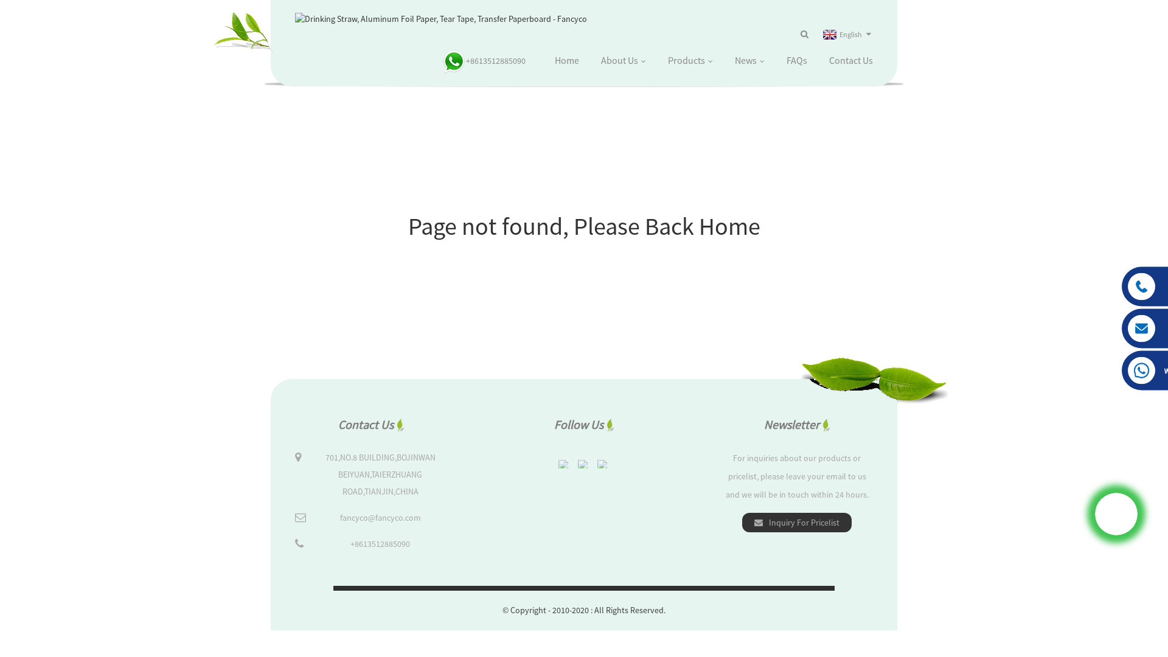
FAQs (797, 60)
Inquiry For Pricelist (804, 522)
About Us (619, 60)
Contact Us (851, 60)
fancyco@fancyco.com (380, 517)
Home (567, 60)
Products (686, 60)
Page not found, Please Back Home (584, 226)
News (746, 60)
